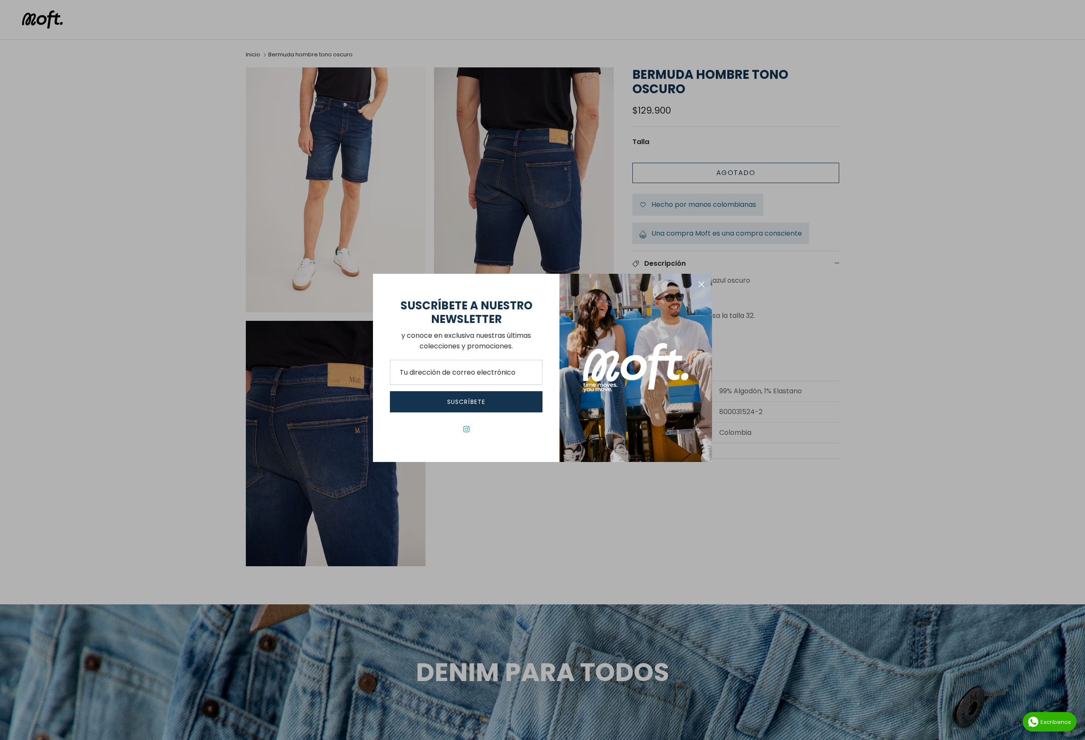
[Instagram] (466, 429)
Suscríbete (466, 402)
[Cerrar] (701, 284)
